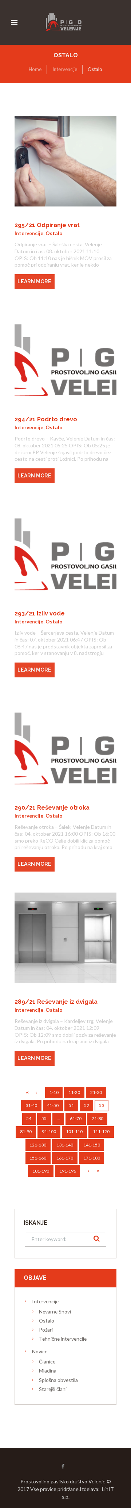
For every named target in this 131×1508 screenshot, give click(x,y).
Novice (39, 1351)
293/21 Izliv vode (40, 613)
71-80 (97, 1118)
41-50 (53, 1105)
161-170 (64, 1158)
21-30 (96, 1092)
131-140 (64, 1145)
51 (71, 1105)
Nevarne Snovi (55, 1311)
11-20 (74, 1092)
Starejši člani (53, 1389)
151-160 (37, 1158)
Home (35, 69)
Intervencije (64, 69)
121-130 (37, 1145)
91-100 (49, 1131)
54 (28, 1118)
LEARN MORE (34, 281)
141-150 (91, 1145)
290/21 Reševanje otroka (52, 807)
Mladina (47, 1370)
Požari (46, 1330)
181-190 (40, 1171)
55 (44, 1118)
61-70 (76, 1118)
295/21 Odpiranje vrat (47, 225)
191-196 (67, 1171)
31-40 (31, 1105)
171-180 (91, 1158)
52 (86, 1105)
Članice (47, 1361)
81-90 (26, 1131)
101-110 (74, 1131)
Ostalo (54, 233)
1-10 (54, 1092)
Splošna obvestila (58, 1380)
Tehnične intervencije (63, 1339)
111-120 (101, 1131)
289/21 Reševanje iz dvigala (56, 1001)
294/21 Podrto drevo (46, 419)
